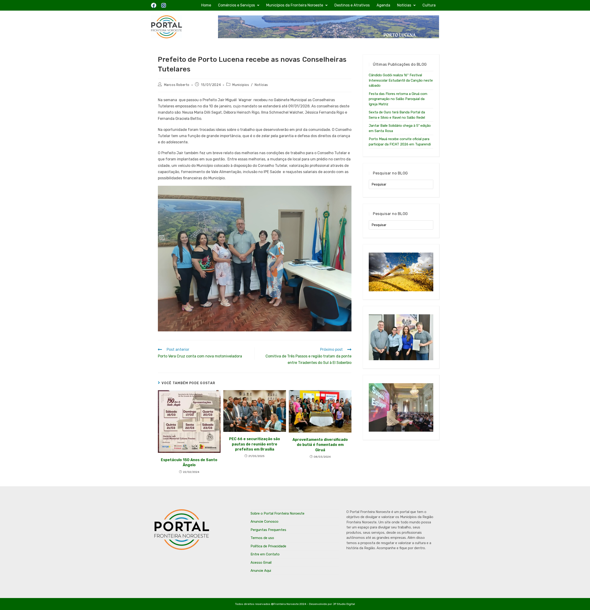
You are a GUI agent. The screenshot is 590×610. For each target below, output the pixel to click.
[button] (239, 5)
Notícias (404, 5)
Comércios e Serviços (236, 5)
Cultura (429, 5)
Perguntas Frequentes (268, 530)
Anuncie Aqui (261, 571)
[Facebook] (153, 5)
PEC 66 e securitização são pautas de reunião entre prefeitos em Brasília (254, 444)
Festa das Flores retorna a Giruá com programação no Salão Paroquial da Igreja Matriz (398, 99)
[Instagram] (163, 5)
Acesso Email (261, 562)
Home (206, 5)
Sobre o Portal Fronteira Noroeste (277, 513)
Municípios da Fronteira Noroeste (294, 5)
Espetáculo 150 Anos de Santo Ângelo (189, 462)
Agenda (383, 5)
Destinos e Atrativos (352, 5)
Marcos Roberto (176, 85)
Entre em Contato (265, 554)
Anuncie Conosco (264, 521)
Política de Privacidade (268, 546)
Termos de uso (262, 538)
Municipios (240, 85)
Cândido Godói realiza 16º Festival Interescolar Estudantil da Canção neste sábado (401, 80)
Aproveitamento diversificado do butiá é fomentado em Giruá (320, 444)
